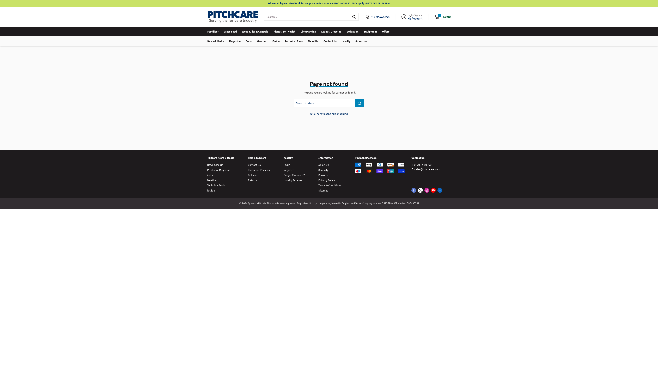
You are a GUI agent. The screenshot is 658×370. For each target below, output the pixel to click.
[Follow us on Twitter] (420, 190)
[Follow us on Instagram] (426, 190)
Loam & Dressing (331, 31)
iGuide (276, 41)
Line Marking (308, 31)
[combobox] (307, 16)
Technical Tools (294, 41)
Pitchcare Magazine (218, 169)
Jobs (249, 41)
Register (289, 169)
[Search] (354, 16)
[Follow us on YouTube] (433, 190)
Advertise (361, 41)
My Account (415, 18)
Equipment (370, 31)
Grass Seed (230, 31)
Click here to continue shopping (329, 113)
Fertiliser (212, 31)
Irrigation (352, 31)
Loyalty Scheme (293, 180)
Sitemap (323, 190)
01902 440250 (380, 17)
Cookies (323, 175)
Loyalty (346, 41)
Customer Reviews (259, 169)
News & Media (215, 41)
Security (323, 169)
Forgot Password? (294, 175)
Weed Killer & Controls (255, 31)
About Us (313, 41)
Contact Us (330, 41)
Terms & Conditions (329, 185)
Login (287, 164)
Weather (262, 41)
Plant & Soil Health (284, 31)
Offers (385, 31)
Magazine (235, 41)
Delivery (253, 175)
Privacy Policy (326, 180)
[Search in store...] (359, 103)
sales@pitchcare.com (427, 169)
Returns (253, 180)
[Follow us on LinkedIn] (439, 190)
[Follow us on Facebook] (413, 190)
